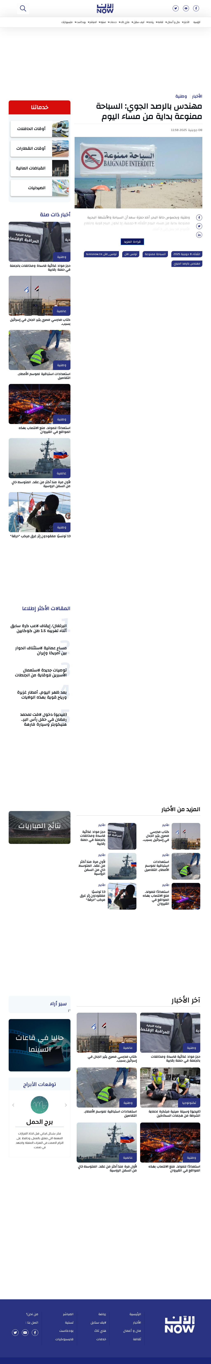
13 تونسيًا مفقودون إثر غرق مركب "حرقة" (40, 536)
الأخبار (186, 22)
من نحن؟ (32, 1314)
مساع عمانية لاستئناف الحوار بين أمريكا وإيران (41, 650)
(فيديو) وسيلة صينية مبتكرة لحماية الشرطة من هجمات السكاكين (174, 1113)
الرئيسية (196, 22)
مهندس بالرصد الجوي (187, 263)
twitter (15, 1332)
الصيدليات (37, 188)
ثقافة (160, 22)
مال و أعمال (173, 22)
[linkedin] (199, 236)
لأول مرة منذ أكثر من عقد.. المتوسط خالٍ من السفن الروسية (41, 484)
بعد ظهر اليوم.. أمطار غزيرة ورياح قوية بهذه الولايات (42, 694)
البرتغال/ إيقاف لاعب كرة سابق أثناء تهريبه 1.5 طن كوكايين (39, 628)
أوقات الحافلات (31, 128)
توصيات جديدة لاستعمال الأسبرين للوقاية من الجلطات (41, 672)
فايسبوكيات (67, 22)
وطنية (181, 96)
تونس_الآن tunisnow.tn (101, 254)
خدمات (113, 22)
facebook (35, 1332)
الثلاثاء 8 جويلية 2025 (186, 254)
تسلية (103, 22)
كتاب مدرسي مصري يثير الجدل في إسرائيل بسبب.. (40, 322)
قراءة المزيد (132, 242)
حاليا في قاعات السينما (39, 1043)
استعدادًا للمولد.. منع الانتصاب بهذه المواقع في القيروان (44, 430)
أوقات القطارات (31, 148)
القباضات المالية (31, 168)
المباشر (93, 22)
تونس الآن (130, 254)
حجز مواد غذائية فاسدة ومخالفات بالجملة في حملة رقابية (40, 268)
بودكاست (81, 22)
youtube (25, 1332)
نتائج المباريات (39, 826)
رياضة (151, 22)
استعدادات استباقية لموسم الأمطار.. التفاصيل (44, 376)
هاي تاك (125, 22)
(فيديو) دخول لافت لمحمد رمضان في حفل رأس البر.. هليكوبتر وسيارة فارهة (43, 719)
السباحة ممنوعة (155, 254)
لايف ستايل (139, 22)
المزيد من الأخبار (180, 809)
